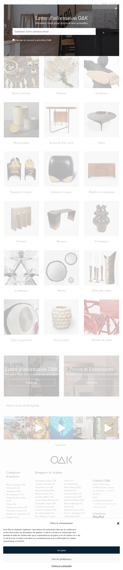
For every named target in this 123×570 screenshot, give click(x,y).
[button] (118, 523)
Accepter (61, 550)
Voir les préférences (61, 559)
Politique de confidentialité (62, 566)
